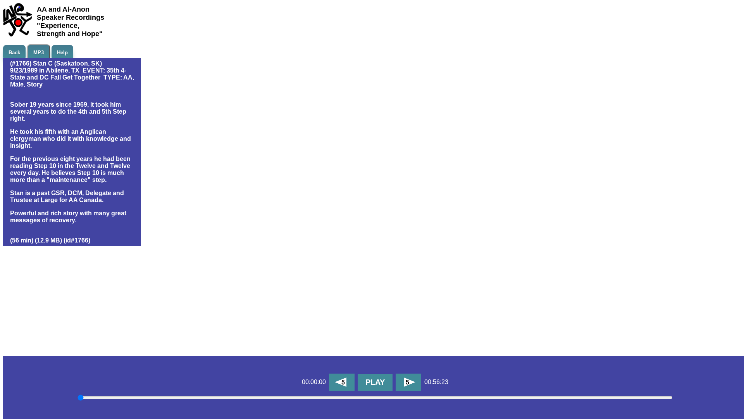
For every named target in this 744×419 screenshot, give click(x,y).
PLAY (375, 382)
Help (62, 52)
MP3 (38, 52)
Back (14, 52)
